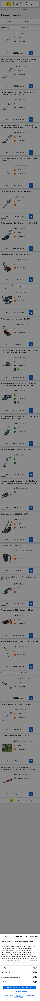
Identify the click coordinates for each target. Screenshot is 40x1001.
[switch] (35, 972)
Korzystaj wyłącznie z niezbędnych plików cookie (19, 996)
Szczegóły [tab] (18, 936)
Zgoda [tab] (6, 936)
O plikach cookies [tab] (32, 936)
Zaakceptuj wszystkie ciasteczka (19, 987)
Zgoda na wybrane (19, 991)
